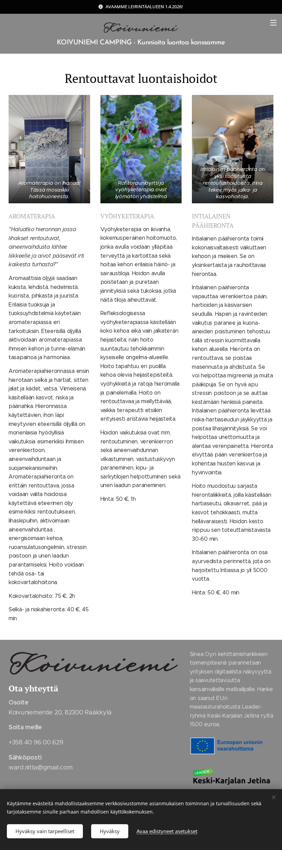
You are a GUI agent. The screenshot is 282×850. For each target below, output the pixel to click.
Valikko (273, 22)
